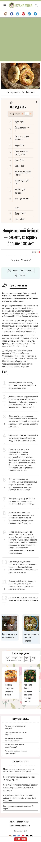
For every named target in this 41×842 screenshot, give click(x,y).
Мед (16, 219)
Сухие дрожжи (20, 127)
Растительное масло (23, 172)
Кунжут (18, 190)
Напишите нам (23, 821)
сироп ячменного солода (14, 660)
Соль (16, 160)
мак (21, 658)
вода (7, 658)
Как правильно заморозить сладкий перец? (18, 807)
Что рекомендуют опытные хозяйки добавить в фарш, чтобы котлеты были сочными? (19, 798)
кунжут (14, 658)
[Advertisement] (20, 39)
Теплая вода (19, 181)
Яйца (17, 145)
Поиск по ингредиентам (19, 825)
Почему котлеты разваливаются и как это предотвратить (19, 778)
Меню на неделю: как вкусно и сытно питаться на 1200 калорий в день (18, 770)
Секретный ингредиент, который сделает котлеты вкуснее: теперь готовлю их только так (20, 787)
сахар (33, 658)
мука (26, 658)
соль (26, 660)
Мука (17, 122)
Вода (17, 213)
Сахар (17, 136)
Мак (16, 199)
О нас (12, 821)
